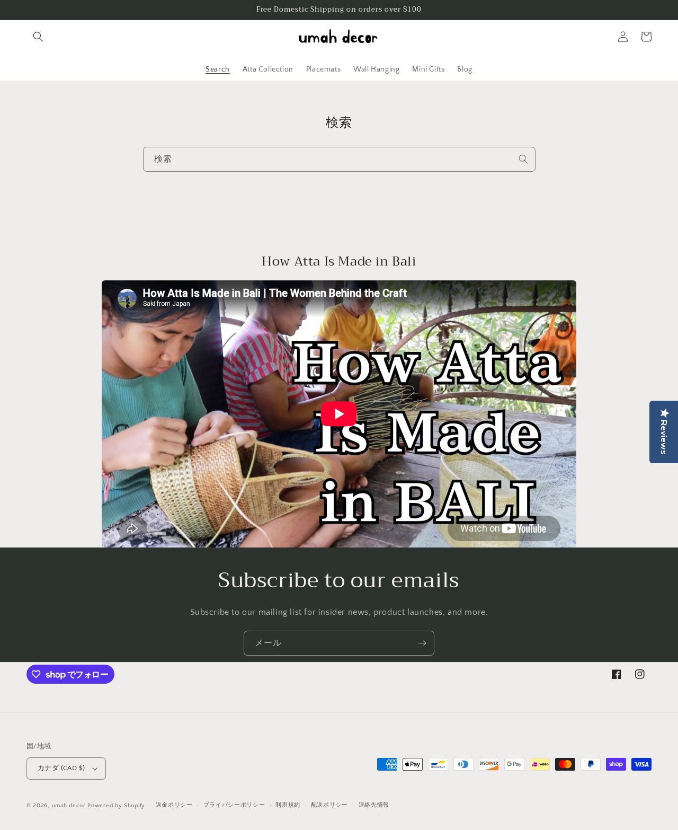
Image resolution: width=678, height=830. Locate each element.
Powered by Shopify (116, 805)
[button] (38, 36)
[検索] (523, 159)
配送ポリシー (329, 805)
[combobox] (339, 159)
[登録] (422, 643)
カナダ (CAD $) (61, 768)
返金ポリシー (174, 805)
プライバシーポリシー (234, 805)
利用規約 (287, 805)
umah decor (69, 805)
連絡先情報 (374, 805)
